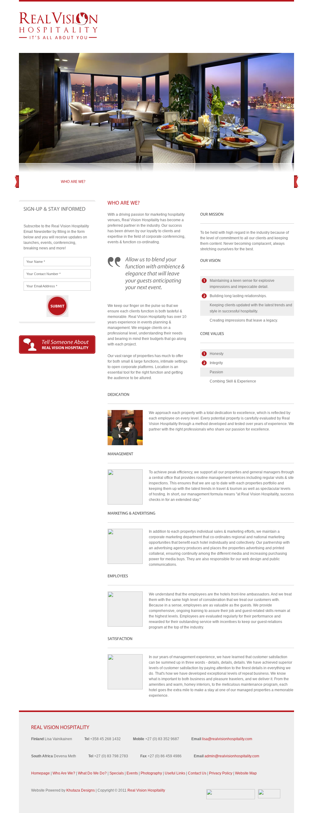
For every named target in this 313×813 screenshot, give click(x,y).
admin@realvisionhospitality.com (231, 756)
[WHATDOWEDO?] (112, 181)
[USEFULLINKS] (237, 181)
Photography (151, 773)
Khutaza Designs (80, 790)
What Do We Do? (92, 773)
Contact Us (197, 773)
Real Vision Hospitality (146, 790)
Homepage (40, 773)
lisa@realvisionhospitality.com (227, 739)
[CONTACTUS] (271, 181)
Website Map (246, 773)
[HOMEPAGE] (40, 181)
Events (132, 773)
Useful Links (175, 773)
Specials (116, 773)
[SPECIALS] (146, 181)
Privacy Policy (220, 773)
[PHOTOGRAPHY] (201, 181)
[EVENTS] (171, 181)
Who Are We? (64, 773)
